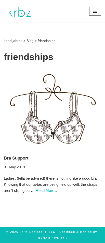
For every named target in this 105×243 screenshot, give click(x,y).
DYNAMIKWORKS (52, 237)
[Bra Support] (52, 110)
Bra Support (16, 158)
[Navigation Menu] (95, 11)
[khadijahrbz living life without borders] (19, 11)
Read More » (46, 190)
